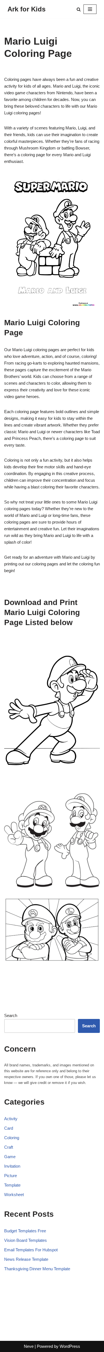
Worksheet (14, 1194)
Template (12, 1185)
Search (10, 1015)
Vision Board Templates (25, 1240)
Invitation (12, 1166)
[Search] (79, 9)
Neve (29, 1346)
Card (8, 1128)
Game (10, 1156)
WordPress (70, 1346)
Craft (8, 1147)
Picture (10, 1175)
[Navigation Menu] (90, 9)
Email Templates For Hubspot (31, 1249)
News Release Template (26, 1259)
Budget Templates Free (25, 1230)
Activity (10, 1118)
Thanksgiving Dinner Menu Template (37, 1268)
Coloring (11, 1137)
